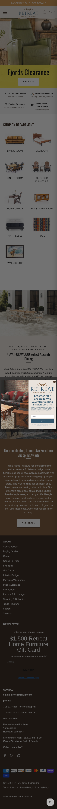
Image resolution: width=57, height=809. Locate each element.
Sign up (42, 421)
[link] (42, 388)
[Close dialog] (54, 382)
